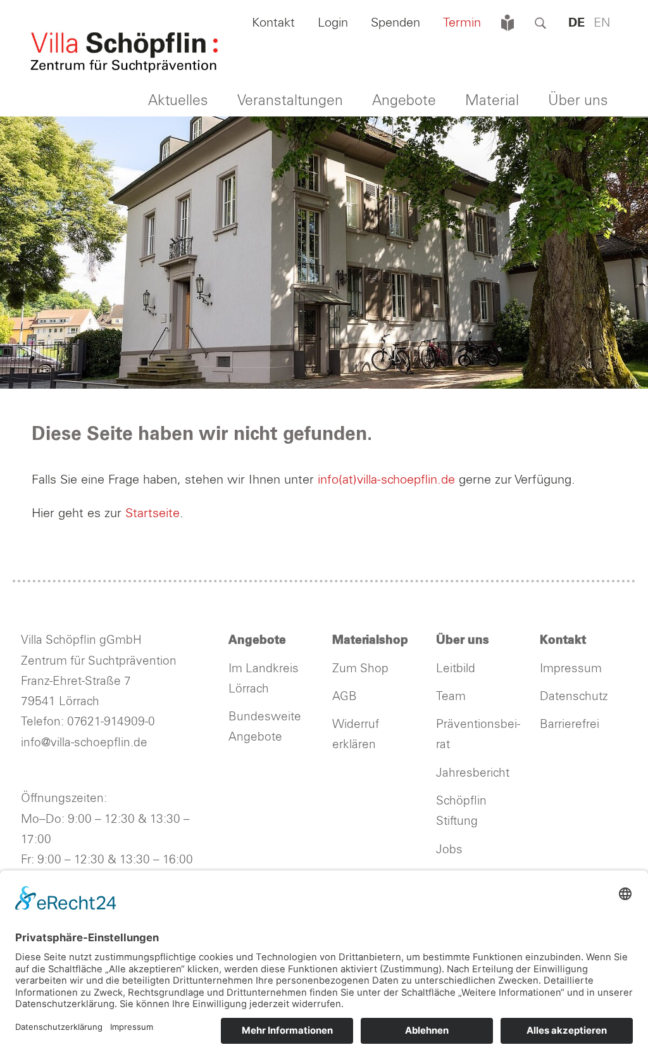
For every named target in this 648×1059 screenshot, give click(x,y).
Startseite (152, 513)
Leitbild (455, 669)
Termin (462, 22)
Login (333, 22)
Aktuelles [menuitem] (178, 101)
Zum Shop (360, 669)
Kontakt (273, 22)
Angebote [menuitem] (404, 101)
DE (576, 22)
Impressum (571, 669)
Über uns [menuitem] (578, 101)
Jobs (449, 850)
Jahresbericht (472, 773)
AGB (344, 697)
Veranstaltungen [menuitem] (290, 101)
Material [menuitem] (492, 101)
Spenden (395, 22)
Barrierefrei (569, 724)
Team (451, 697)
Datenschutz (574, 697)
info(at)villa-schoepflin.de (388, 479)
